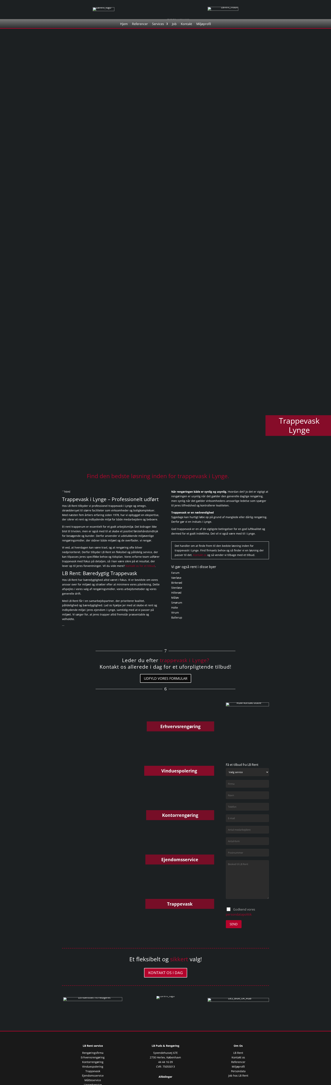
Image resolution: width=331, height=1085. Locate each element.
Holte (174, 607)
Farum (175, 573)
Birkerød (176, 582)
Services (158, 24)
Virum (175, 612)
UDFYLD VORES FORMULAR (165, 678)
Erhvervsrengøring (93, 1057)
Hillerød (176, 592)
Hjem (124, 24)
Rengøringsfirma (92, 1053)
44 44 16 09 (165, 1062)
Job (174, 24)
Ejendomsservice (93, 1075)
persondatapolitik (239, 914)
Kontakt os (199, 555)
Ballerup (176, 617)
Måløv (175, 597)
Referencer (140, 24)
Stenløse (176, 587)
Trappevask (92, 1071)
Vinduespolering (92, 1066)
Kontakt (186, 24)
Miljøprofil (203, 24)
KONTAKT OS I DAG (165, 972)
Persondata (238, 1071)
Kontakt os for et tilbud (140, 566)
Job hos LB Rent (238, 1075)
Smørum (176, 602)
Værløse (176, 578)
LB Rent (238, 1053)
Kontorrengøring (92, 1062)
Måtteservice (92, 1080)
